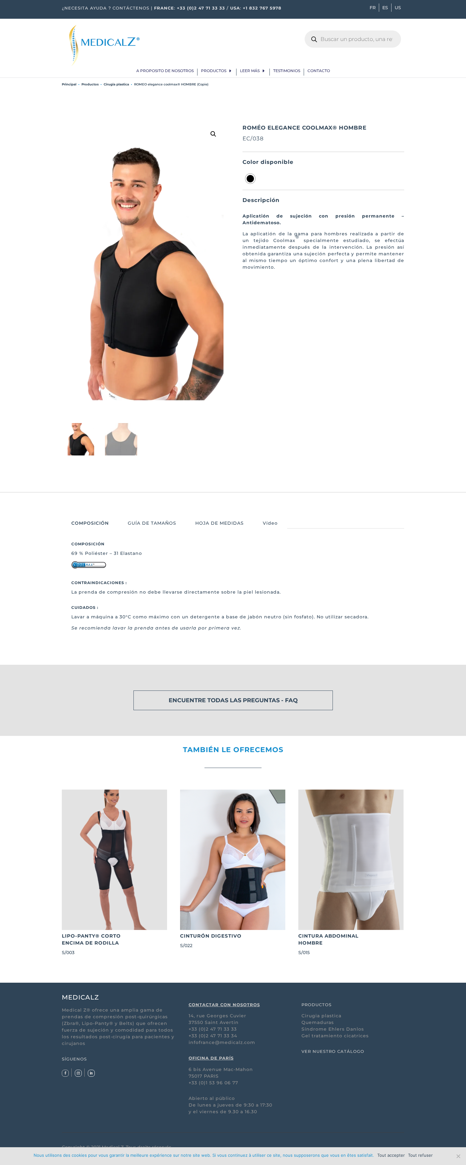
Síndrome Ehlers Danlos (332, 1029)
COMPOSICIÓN (90, 523)
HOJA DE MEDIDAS (219, 523)
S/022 (211, 940)
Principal (69, 84)
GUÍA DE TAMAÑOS (152, 523)
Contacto (318, 71)
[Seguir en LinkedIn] (91, 1073)
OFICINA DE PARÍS (211, 1058)
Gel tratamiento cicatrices (335, 1036)
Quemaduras (317, 1022)
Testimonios (286, 71)
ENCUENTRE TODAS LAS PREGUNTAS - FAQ (233, 700)
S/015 (328, 944)
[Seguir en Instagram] (78, 1073)
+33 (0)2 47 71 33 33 (201, 7)
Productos (213, 71)
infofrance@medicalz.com (222, 1042)
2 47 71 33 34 (221, 1036)
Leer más (250, 71)
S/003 (91, 944)
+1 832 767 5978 (262, 7)
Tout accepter (391, 1155)
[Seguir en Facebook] (65, 1073)
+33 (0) (197, 1036)
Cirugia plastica (116, 84)
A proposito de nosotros (165, 71)
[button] (213, 134)
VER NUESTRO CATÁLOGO (332, 1051)
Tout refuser (420, 1155)
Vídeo (270, 523)
